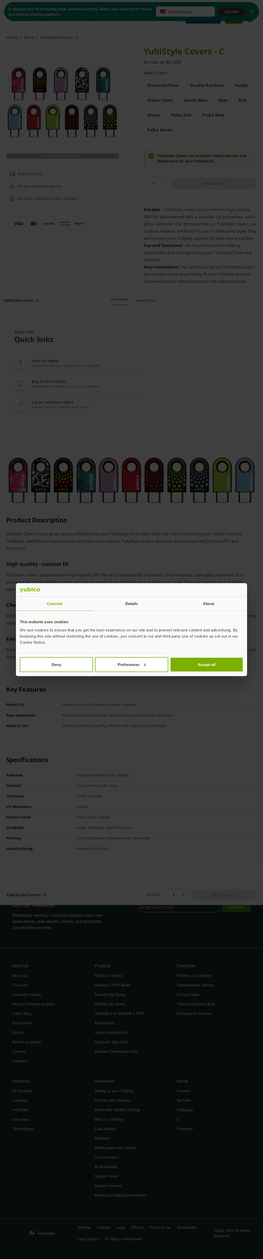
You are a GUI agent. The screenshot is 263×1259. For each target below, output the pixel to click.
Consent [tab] (54, 603)
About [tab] (208, 603)
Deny (56, 664)
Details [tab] (131, 603)
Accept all (207, 664)
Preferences (128, 664)
